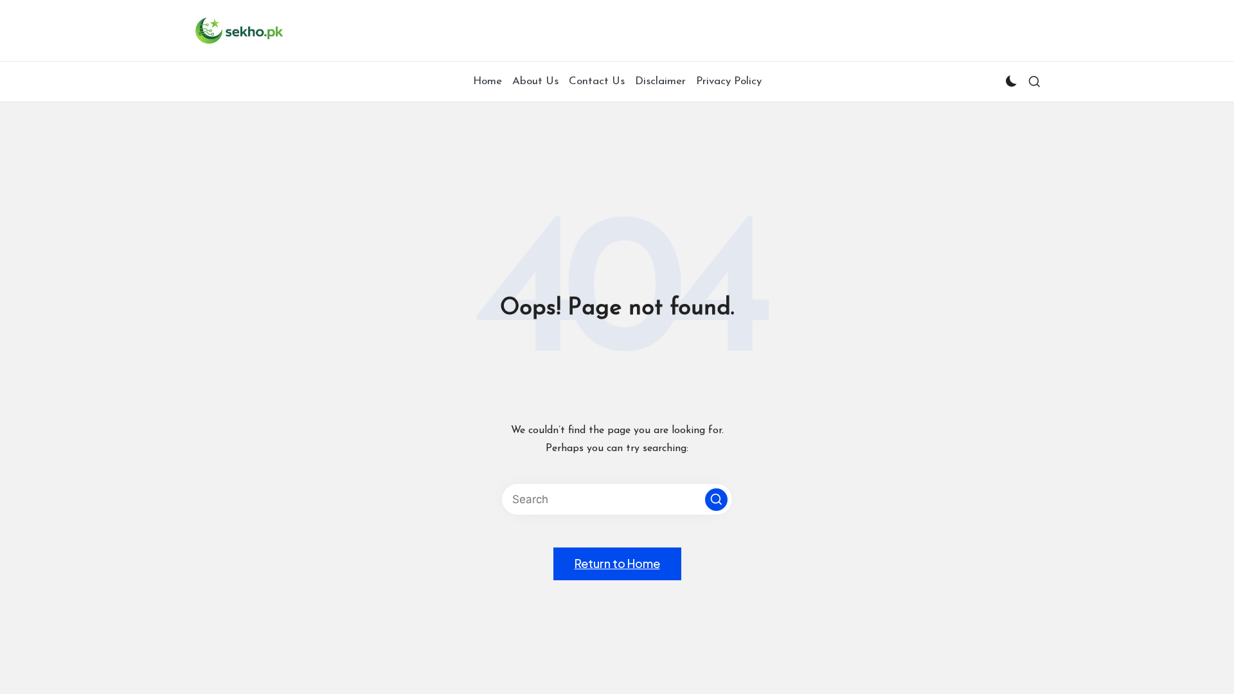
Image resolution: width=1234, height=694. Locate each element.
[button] (716, 499)
